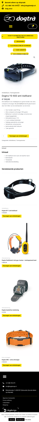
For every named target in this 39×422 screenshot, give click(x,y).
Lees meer (28, 419)
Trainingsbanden (15, 92)
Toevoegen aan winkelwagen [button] (11, 216)
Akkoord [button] (12, 419)
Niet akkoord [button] (20, 419)
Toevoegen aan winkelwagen (18, 136)
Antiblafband (5, 92)
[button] (10, 26)
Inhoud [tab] (4, 148)
